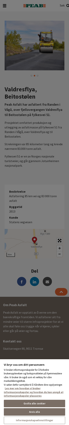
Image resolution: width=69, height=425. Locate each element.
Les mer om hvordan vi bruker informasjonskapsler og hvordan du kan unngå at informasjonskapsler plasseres (33, 392)
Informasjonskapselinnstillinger (34, 420)
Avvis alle (34, 412)
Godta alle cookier (34, 403)
